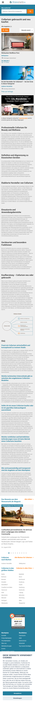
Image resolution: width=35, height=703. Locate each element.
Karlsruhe (22, 590)
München (21, 595)
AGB (20, 638)
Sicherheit (22, 643)
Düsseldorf (4, 584)
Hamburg (21, 587)
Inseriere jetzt (23, 118)
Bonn (20, 577)
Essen (20, 584)
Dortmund (22, 579)
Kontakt (3, 635)
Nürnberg (21, 597)
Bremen (3, 579)
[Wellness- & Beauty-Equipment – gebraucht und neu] (17, 2)
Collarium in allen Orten (24, 568)
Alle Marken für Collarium (23, 557)
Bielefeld (21, 574)
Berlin (3, 574)
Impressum (22, 635)
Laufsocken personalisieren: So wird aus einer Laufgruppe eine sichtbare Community (16, 532)
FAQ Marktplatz (5, 640)
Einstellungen (17, 698)
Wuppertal (22, 603)
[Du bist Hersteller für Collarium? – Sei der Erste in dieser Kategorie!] (17, 73)
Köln (2, 592)
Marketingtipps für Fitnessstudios (12, 505)
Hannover (4, 590)
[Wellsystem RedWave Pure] (17, 42)
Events (3, 648)
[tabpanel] (17, 526)
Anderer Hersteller (6, 86)
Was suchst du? (6, 8)
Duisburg (21, 582)
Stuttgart (4, 600)
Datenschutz (22, 640)
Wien (20, 600)
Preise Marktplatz (6, 638)
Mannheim (4, 595)
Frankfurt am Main (6, 587)
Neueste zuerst (26, 30)
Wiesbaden (4, 603)
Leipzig (21, 592)
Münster (3, 597)
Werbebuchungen (6, 646)
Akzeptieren (17, 693)
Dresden (3, 582)
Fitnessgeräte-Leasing (7, 651)
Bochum (3, 577)
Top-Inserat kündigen (25, 646)
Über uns (4, 643)
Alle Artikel (28, 499)
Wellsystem (4, 55)
